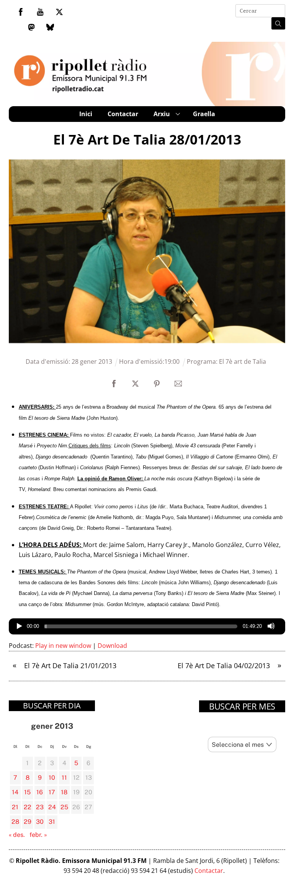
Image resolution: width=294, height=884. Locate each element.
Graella (204, 114)
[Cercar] (278, 23)
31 (52, 821)
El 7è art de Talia (242, 361)
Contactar (123, 114)
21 (15, 807)
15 (27, 792)
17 (52, 792)
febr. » (38, 834)
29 (27, 821)
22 (27, 807)
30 (40, 821)
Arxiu (162, 114)
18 (64, 792)
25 (64, 807)
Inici (85, 114)
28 (15, 821)
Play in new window (63, 645)
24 (52, 807)
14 (15, 792)
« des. (17, 834)
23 (40, 807)
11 (64, 777)
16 (39, 792)
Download (112, 645)
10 (52, 777)
